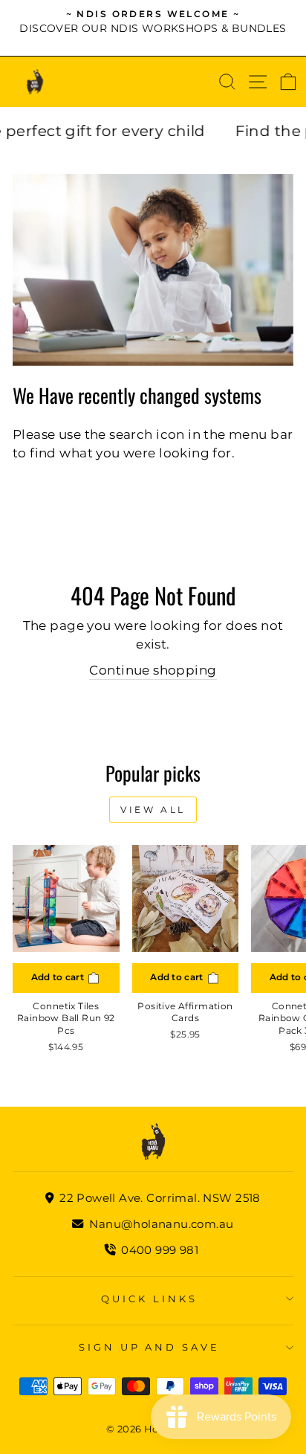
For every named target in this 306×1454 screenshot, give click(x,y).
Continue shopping (152, 670)
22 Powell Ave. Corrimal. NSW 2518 (158, 1198)
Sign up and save (150, 1347)
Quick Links (149, 1299)
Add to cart (59, 976)
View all (153, 809)
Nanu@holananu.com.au (159, 1224)
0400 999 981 (159, 1250)
